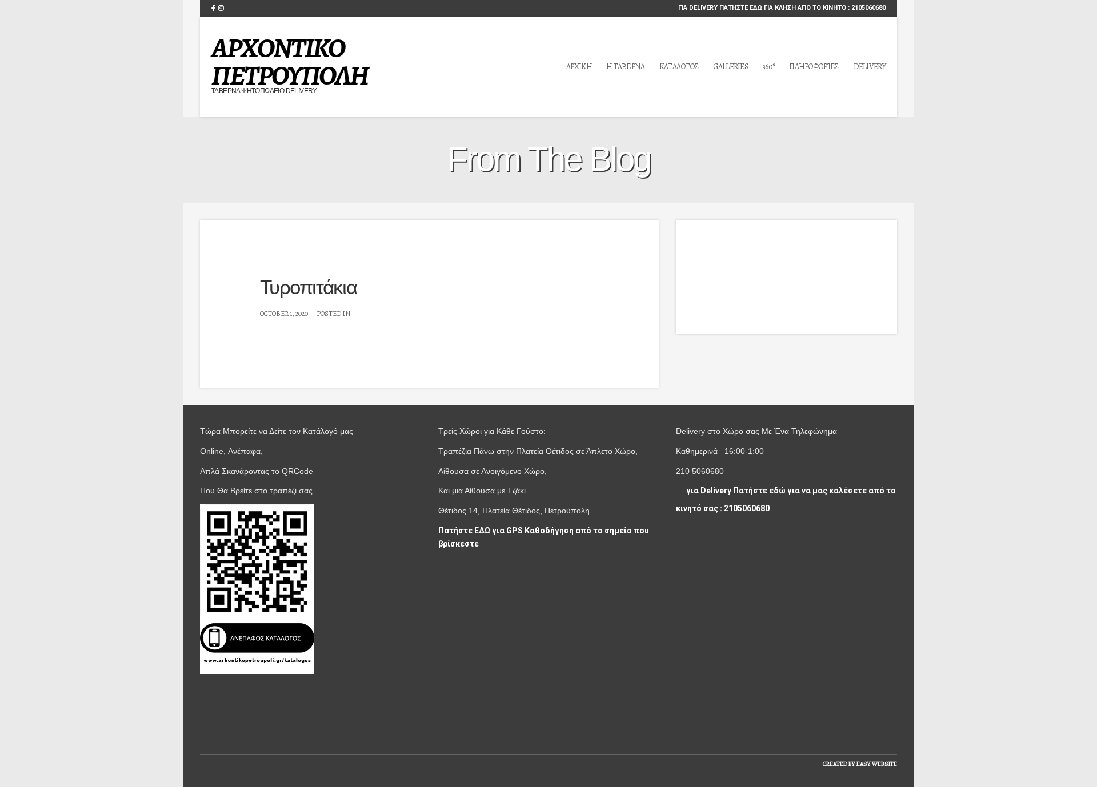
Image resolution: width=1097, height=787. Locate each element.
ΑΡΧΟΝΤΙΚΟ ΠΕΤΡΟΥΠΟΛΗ (290, 61)
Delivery (870, 66)
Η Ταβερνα (625, 66)
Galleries (730, 66)
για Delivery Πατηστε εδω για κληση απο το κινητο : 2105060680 (781, 7)
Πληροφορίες (814, 66)
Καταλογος (679, 66)
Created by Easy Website (860, 764)
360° (768, 66)
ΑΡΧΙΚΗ (579, 66)
